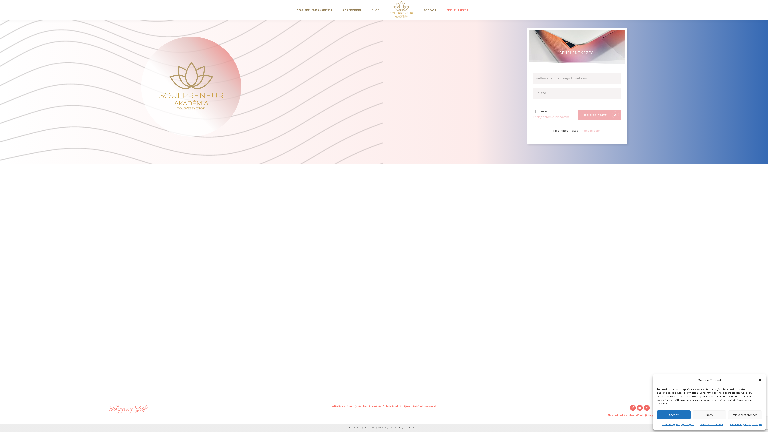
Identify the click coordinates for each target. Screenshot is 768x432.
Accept (674, 415)
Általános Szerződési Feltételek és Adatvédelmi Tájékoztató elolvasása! (384, 406)
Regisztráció (591, 130)
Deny (709, 415)
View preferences (745, 415)
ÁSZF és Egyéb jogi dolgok (678, 424)
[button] (760, 380)
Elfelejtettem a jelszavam (551, 117)
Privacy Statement (711, 424)
